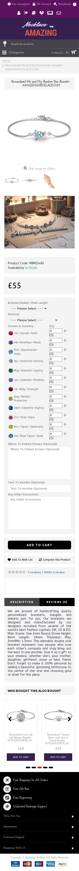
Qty (51, 326)
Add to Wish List (22, 559)
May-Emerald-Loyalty (28, 370)
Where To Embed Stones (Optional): (32, 444)
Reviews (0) (57, 602)
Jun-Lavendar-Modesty (29, 380)
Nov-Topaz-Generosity (28, 426)
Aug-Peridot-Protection (23, 398)
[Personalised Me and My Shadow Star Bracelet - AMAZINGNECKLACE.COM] (39, 129)
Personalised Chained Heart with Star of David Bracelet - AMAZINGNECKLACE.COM (59, 739)
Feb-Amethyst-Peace (27, 342)
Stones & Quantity (21, 326)
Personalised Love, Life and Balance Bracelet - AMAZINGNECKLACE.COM (21, 737)
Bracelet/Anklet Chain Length (28, 302)
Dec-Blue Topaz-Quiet (28, 435)
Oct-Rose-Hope (24, 417)
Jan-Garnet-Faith (25, 333)
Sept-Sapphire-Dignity (29, 407)
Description (22, 602)
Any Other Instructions (23, 494)
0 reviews (34, 572)
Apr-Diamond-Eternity (28, 361)
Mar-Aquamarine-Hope (26, 351)
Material (13, 314)
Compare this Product (56, 559)
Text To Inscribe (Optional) (26, 482)
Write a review (54, 572)
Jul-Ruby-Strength (26, 389)
